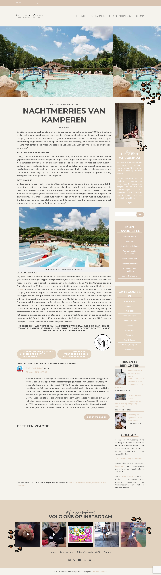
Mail (95, 560)
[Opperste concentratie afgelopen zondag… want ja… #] (54, 534)
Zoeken (18, 3)
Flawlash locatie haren (129, 246)
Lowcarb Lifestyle (129, 276)
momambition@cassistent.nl (129, 458)
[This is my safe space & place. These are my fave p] (133, 534)
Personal (74, 104)
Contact (140, 16)
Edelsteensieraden (130, 263)
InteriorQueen (129, 237)
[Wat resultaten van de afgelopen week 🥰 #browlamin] (27, 534)
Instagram (70, 560)
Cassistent (129, 241)
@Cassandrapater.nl (80, 512)
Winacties (129, 350)
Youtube (80, 560)
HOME (74, 16)
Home (53, 552)
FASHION (130, 311)
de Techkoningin (100, 572)
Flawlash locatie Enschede (129, 252)
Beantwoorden (97, 417)
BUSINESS (129, 306)
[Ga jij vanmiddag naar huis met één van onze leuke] (80, 534)
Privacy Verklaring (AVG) (88, 552)
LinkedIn (90, 560)
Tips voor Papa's (34, 368)
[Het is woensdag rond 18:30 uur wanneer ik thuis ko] (107, 534)
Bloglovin (85, 560)
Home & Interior (129, 321)
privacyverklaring (129, 476)
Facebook (65, 560)
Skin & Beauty (129, 340)
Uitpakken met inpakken (129, 269)
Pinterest (74, 560)
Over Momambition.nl (120, 16)
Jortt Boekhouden (129, 259)
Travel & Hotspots (58, 104)
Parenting (129, 330)
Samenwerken (98, 16)
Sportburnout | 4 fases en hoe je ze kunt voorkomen (38, 354)
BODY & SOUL (130, 301)
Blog (82, 16)
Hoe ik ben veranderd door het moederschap (74, 354)
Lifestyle (129, 325)
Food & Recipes (129, 316)
